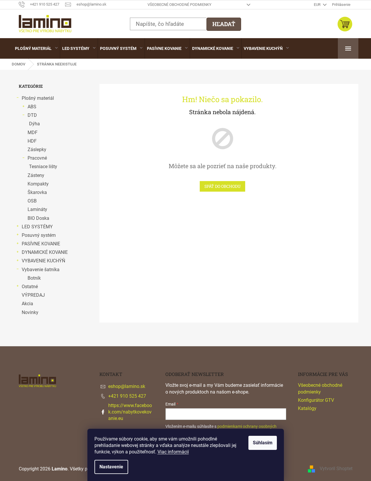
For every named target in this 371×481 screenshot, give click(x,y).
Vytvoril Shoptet (336, 468)
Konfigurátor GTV (316, 400)
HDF (32, 141)
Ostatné (30, 286)
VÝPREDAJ (33, 295)
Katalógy (307, 408)
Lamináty (37, 209)
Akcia (27, 303)
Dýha (34, 123)
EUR (317, 4)
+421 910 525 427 (127, 396)
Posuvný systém (39, 235)
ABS (32, 106)
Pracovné (37, 158)
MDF (33, 132)
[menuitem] (36, 48)
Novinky (30, 312)
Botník (34, 278)
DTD (32, 115)
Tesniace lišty (43, 166)
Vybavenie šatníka (41, 269)
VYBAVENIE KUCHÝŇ (43, 261)
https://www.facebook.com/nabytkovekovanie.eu (130, 412)
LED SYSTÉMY (37, 226)
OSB (32, 201)
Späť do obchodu (222, 186)
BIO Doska (38, 218)
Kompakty (38, 184)
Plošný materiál (38, 98)
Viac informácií (173, 452)
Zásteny (36, 175)
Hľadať (223, 24)
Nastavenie (111, 467)
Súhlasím (262, 442)
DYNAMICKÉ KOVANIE (45, 252)
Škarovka (37, 192)
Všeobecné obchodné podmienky (179, 4)
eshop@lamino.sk (126, 386)
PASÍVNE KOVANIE (41, 244)
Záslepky (37, 149)
